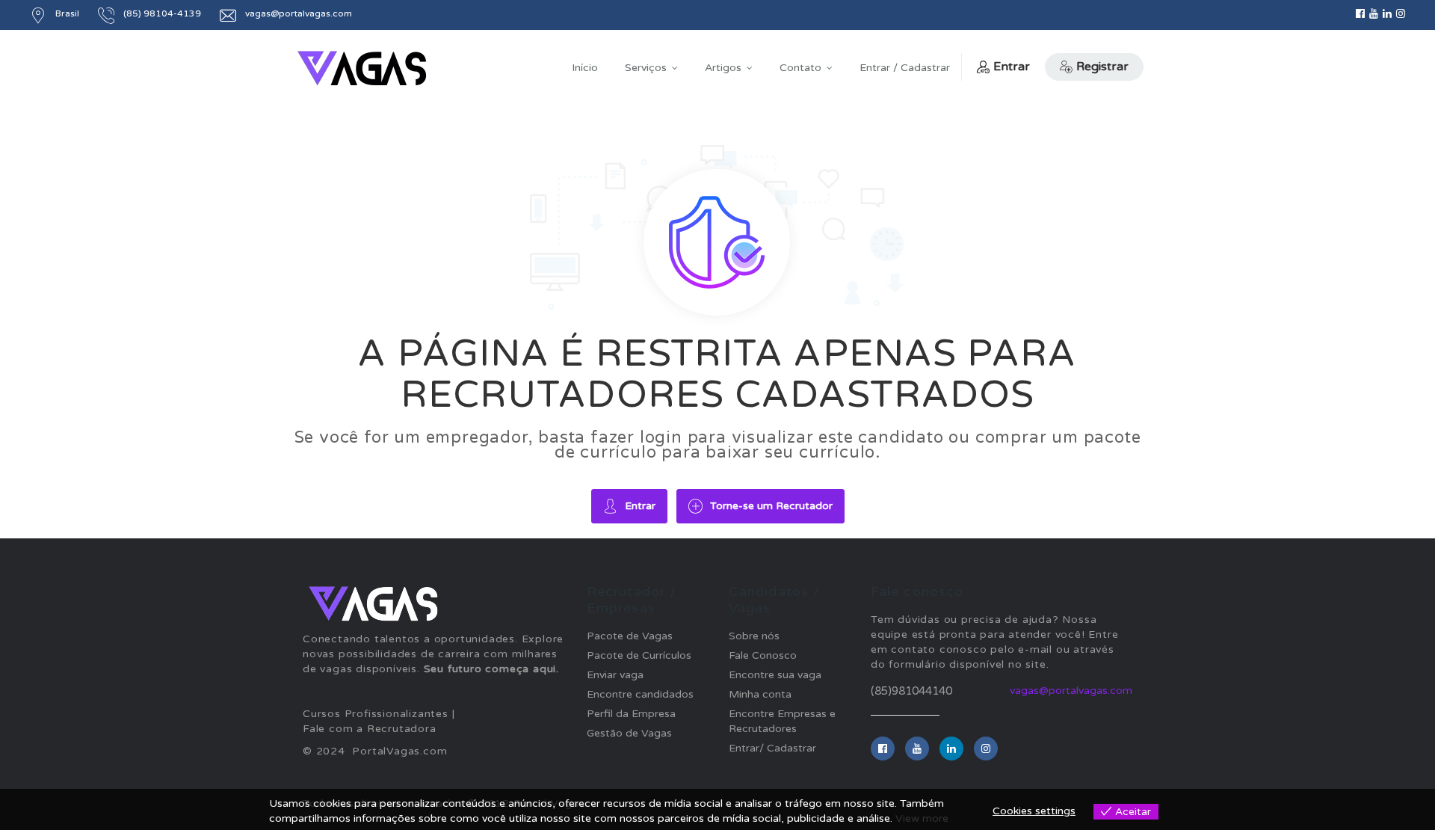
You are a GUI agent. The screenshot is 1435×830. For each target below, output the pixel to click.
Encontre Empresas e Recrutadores (782, 721)
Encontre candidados (640, 694)
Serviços (646, 67)
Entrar (1011, 66)
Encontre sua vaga (775, 674)
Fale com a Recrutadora (369, 728)
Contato (800, 67)
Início (585, 67)
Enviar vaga (615, 674)
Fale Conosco (763, 655)
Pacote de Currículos (639, 655)
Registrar (1102, 66)
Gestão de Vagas (629, 733)
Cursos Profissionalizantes (375, 713)
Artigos (723, 67)
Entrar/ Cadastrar (772, 748)
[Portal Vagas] (361, 68)
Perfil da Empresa (631, 713)
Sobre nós (754, 636)
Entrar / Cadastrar (905, 67)
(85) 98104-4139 (162, 13)
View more (921, 818)
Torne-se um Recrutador (771, 505)
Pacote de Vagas (630, 636)
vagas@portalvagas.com (1071, 690)
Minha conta (760, 694)
